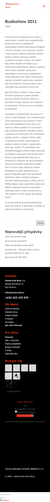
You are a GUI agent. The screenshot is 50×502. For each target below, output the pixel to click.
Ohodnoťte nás (24, 415)
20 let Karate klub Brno (16, 241)
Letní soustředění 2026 (15, 236)
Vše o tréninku (12, 340)
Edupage (9, 337)
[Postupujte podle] (16, 376)
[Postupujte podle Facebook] (8, 367)
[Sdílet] (4, 494)
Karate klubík (11, 315)
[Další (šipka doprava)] (4, 497)
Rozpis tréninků (12, 347)
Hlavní (8, 26)
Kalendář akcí (11, 353)
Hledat (40, 223)
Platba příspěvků (13, 343)
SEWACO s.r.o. (37, 468)
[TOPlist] (4, 500)
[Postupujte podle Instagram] (16, 367)
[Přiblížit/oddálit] (9, 494)
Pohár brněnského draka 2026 (19, 245)
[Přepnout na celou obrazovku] (7, 494)
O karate (9, 318)
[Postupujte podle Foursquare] (8, 376)
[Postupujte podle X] (32, 367)
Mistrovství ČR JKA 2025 (16, 257)
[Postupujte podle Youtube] (24, 367)
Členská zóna (11, 312)
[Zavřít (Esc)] (1, 494)
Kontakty (9, 322)
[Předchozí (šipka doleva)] (1, 497)
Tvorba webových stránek (17, 468)
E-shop (8, 350)
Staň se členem (12, 308)
